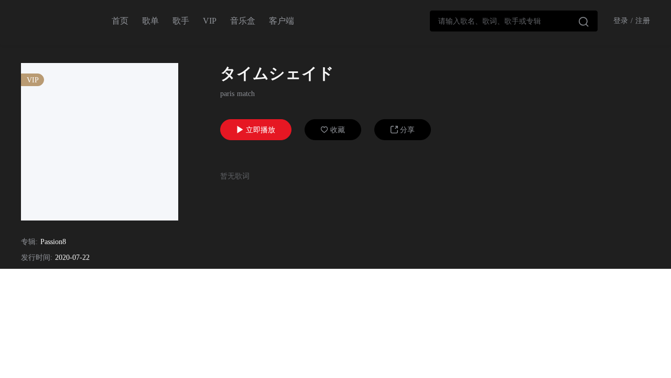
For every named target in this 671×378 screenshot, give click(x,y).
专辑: (29, 242)
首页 (120, 20)
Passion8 (53, 242)
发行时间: (36, 257)
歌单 (150, 20)
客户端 (281, 20)
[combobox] (514, 21)
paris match (237, 94)
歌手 (180, 20)
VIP (210, 20)
